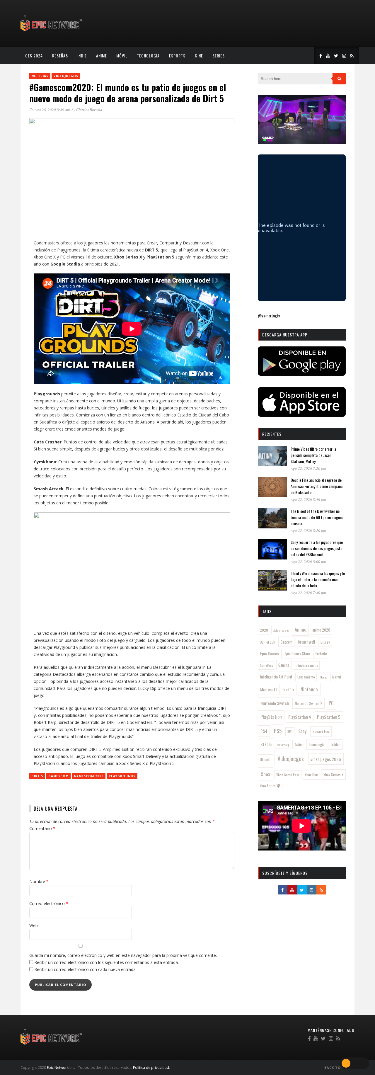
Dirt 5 (37, 776)
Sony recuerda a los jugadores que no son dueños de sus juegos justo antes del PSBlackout (317, 548)
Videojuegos (66, 76)
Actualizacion (281, 630)
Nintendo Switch (274, 703)
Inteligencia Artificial (276, 676)
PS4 (263, 731)
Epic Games (269, 653)
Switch (299, 744)
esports (177, 55)
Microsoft (268, 689)
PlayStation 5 (328, 717)
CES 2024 (34, 55)
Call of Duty (267, 642)
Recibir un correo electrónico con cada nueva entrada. (85, 969)
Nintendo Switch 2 (308, 703)
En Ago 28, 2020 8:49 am (49, 109)
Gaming (283, 665)
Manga (323, 677)
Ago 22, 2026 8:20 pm (308, 530)
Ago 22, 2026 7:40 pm (308, 592)
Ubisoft (265, 759)
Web (33, 925)
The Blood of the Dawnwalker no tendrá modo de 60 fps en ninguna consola (317, 517)
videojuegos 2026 (326, 759)
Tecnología (148, 55)
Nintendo (309, 689)
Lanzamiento (306, 677)
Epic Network (58, 1067)
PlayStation (271, 716)
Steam (266, 744)
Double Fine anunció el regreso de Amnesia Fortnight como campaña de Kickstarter (316, 486)
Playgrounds (122, 776)
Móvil (121, 55)
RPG (290, 731)
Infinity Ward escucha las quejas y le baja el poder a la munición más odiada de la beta (318, 579)
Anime (101, 55)
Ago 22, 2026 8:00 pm (308, 561)
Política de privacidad (151, 1067)
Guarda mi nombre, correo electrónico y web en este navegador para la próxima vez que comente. (123, 955)
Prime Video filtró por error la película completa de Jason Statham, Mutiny (313, 455)
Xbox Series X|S (270, 785)
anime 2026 (321, 630)
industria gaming (306, 665)
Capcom (286, 642)
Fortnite (321, 653)
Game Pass (266, 665)
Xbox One (311, 775)
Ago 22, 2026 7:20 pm (308, 468)
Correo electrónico (48, 903)
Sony (302, 730)
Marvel (336, 677)
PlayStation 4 (299, 717)
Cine (199, 55)
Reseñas (60, 55)
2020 (264, 630)
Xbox (265, 774)
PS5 (278, 730)
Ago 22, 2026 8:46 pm (308, 499)
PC (331, 703)
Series (218, 55)
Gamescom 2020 (88, 776)
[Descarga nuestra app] (302, 374)
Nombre (39, 881)
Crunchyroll (306, 642)
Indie (82, 55)
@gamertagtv (269, 315)
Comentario (42, 828)
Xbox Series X (333, 775)
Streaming (283, 744)
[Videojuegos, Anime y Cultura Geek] (52, 32)
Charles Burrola (89, 109)
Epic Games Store (297, 653)
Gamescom (58, 776)
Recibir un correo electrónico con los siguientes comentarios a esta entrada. (106, 962)
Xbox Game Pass (287, 774)
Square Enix (321, 731)
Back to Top (337, 1067)
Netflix (288, 689)
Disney (325, 642)
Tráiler (335, 744)
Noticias (39, 76)
